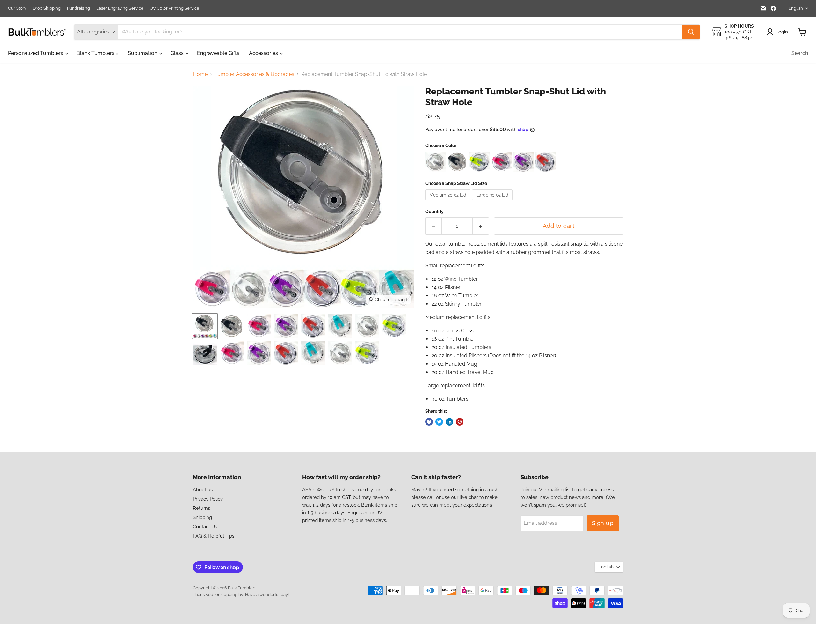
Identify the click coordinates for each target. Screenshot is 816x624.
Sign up (603, 523)
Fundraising (78, 8)
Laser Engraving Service (119, 8)
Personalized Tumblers (36, 53)
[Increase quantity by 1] (481, 226)
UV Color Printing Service (174, 8)
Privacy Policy (208, 499)
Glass (178, 53)
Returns (201, 508)
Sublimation (143, 53)
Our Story (17, 8)
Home (200, 74)
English (796, 8)
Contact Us (205, 527)
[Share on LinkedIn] (449, 422)
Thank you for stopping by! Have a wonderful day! (241, 594)
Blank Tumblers (96, 53)
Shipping (202, 517)
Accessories (264, 53)
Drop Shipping (47, 8)
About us (203, 490)
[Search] (691, 32)
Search (799, 53)
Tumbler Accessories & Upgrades (254, 74)
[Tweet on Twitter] (439, 422)
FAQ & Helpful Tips (213, 536)
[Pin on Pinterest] (459, 422)
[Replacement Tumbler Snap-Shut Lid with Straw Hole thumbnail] (204, 326)
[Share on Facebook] (429, 422)
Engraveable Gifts (218, 53)
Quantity (434, 211)
